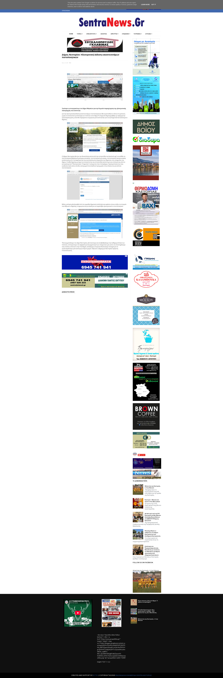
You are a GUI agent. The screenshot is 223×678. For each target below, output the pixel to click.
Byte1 (95, 675)
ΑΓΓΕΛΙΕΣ (148, 34)
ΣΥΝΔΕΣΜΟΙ (125, 34)
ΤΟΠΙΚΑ (79, 34)
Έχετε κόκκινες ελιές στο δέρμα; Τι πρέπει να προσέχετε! (148, 601)
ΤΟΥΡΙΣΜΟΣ (137, 34)
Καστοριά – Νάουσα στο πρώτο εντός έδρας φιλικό (152, 500)
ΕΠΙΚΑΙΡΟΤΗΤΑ (91, 34)
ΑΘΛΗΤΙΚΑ (104, 34)
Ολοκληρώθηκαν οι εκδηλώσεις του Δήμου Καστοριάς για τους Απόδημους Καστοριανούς (152, 533)
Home (71, 34)
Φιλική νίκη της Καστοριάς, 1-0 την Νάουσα (152, 487)
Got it (153, 4)
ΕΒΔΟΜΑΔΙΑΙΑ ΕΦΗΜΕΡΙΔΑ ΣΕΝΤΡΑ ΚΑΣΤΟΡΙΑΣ (133, 675)
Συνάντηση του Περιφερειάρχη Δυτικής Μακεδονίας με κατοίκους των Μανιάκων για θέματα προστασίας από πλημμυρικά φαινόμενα (152, 551)
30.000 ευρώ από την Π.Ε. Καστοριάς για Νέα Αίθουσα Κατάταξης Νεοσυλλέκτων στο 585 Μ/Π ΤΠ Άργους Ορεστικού (153, 517)
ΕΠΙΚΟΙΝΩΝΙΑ (66, 10)
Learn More (145, 4)
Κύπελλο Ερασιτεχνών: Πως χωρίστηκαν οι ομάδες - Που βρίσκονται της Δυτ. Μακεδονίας (147, 611)
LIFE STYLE (114, 34)
